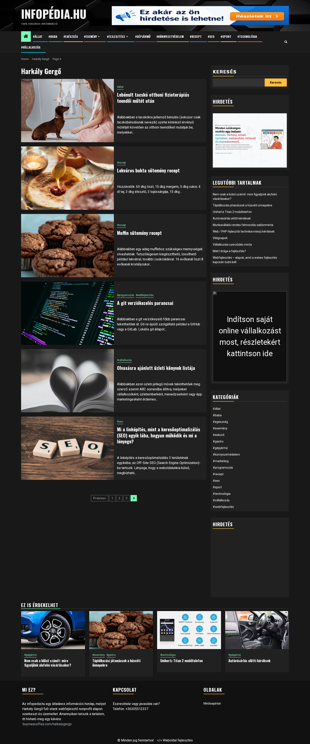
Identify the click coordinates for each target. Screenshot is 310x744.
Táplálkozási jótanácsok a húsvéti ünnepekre (242, 205)
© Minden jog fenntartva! (135, 740)
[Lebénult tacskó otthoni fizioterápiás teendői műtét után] (67, 110)
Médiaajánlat (212, 703)
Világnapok (220, 238)
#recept (196, 36)
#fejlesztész (116, 36)
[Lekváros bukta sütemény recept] (67, 178)
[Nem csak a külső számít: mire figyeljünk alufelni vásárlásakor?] (53, 630)
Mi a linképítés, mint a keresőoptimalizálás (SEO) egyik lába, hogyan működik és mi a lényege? (158, 435)
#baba (53, 36)
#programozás (125, 295)
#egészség (70, 36)
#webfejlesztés (145, 295)
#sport (226, 36)
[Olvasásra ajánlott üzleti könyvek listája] (67, 380)
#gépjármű (142, 36)
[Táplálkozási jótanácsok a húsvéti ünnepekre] (121, 630)
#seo (211, 36)
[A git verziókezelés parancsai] (67, 313)
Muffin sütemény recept (139, 232)
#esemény (90, 36)
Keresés (225, 72)
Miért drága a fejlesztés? (229, 251)
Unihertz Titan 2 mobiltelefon (232, 212)
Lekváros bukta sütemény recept (148, 170)
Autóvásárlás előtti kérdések (232, 218)
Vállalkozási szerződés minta (232, 244)
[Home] (26, 37)
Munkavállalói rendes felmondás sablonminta (243, 225)
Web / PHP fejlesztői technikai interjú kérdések (244, 231)
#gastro (218, 441)
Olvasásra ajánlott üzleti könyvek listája (156, 367)
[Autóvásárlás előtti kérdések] (257, 630)
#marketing (221, 461)
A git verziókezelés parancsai (145, 302)
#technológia (247, 36)
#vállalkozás (30, 47)
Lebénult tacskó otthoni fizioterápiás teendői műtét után (153, 97)
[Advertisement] (250, 565)
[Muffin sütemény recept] (67, 245)
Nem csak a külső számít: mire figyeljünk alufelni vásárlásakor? (47, 663)
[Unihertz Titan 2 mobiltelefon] (189, 630)
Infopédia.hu (53, 13)
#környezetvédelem (170, 36)
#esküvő (218, 435)
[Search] (285, 42)
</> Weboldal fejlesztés (175, 740)
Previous (99, 498)
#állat (37, 36)
